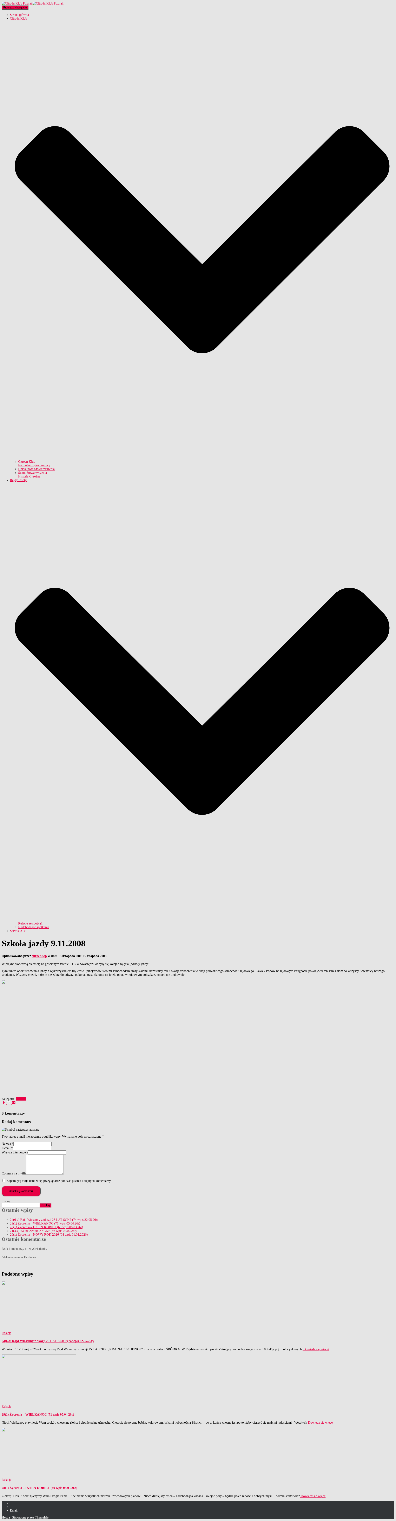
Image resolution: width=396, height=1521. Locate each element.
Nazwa (7, 1143)
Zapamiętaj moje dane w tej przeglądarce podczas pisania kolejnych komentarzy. (59, 1180)
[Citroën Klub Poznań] (33, 3)
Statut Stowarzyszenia (32, 472)
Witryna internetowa (15, 1152)
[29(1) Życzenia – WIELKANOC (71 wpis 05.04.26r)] (39, 1402)
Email (14, 1510)
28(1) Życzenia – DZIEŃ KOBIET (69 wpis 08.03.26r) (46, 1227)
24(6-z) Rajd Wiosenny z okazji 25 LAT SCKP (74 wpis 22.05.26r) (54, 1219)
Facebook (13, 1504)
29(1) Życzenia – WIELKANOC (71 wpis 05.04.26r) (45, 1223)
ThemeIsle (41, 1517)
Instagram (13, 1508)
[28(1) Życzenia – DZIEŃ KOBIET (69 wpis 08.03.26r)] (39, 1476)
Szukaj (6, 1201)
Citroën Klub (26, 461)
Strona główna (19, 14)
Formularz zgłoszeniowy (34, 465)
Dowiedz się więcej (316, 1349)
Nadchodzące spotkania (33, 927)
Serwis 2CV (18, 931)
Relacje (21, 1099)
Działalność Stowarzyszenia (36, 469)
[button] (202, 458)
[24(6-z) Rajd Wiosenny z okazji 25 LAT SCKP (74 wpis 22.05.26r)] (39, 1329)
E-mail (7, 1148)
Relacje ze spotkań (30, 923)
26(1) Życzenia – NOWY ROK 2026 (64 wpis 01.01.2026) (49, 1234)
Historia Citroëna (29, 476)
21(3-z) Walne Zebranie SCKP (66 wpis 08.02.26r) (43, 1231)
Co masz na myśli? (14, 1173)
